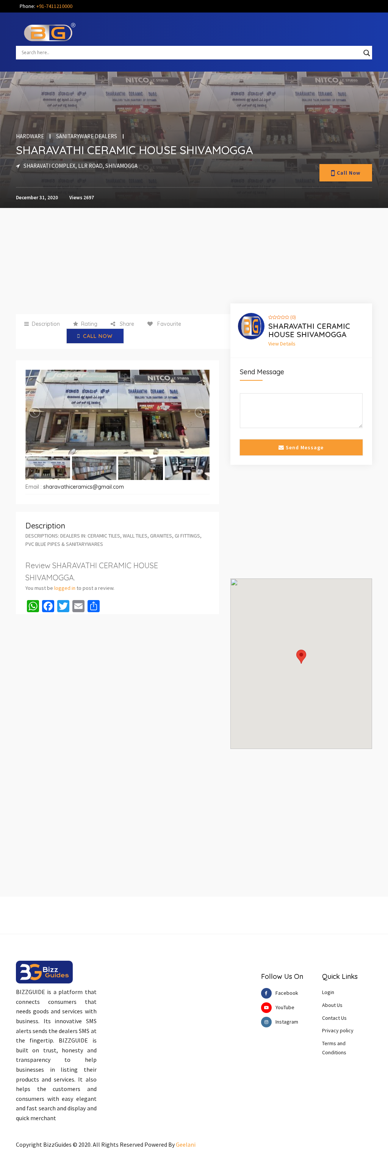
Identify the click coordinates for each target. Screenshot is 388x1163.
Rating (89, 323)
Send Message (304, 447)
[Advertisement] (133, 261)
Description (46, 323)
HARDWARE (30, 136)
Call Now (348, 172)
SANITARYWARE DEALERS (86, 136)
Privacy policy (338, 1030)
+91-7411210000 (54, 6)
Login (328, 992)
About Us (332, 1005)
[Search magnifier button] (366, 53)
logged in (64, 588)
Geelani (186, 1144)
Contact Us (334, 1017)
